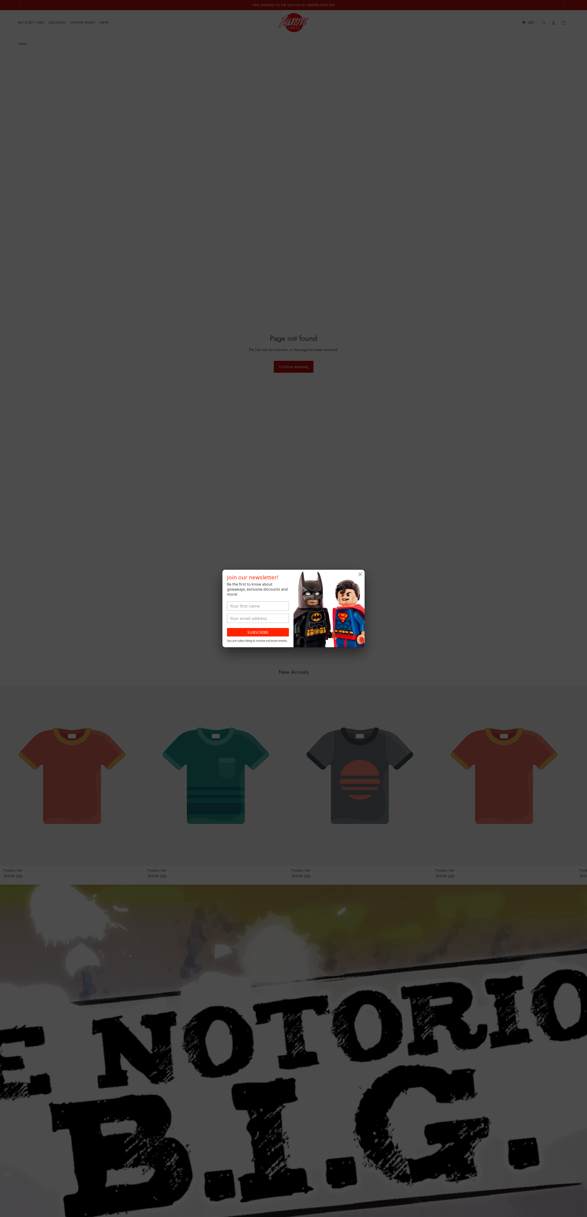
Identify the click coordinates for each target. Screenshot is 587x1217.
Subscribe (258, 632)
